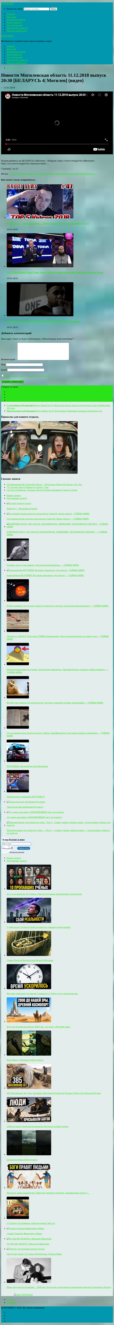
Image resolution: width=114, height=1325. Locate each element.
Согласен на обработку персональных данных (27, 375)
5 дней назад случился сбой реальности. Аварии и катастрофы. (39, 927)
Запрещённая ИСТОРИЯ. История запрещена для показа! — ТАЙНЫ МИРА (45, 575)
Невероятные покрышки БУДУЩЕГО (26, 796)
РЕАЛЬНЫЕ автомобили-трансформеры (27, 766)
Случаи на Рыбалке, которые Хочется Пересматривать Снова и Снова (42, 490)
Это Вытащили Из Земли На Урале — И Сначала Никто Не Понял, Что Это (44, 484)
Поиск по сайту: (15, 9)
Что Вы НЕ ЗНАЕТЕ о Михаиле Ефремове (28, 1244)
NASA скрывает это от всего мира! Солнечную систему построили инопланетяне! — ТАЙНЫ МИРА (58, 606)
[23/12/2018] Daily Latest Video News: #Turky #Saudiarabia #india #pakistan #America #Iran (55, 272)
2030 (22, 174)
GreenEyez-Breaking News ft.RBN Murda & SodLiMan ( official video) (43, 321)
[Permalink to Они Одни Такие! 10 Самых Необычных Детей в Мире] (26, 1249)
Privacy (10, 1299)
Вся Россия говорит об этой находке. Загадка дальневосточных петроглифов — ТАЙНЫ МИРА (55, 702)
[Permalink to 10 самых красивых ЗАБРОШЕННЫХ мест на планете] (35, 812)
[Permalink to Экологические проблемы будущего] (26, 802)
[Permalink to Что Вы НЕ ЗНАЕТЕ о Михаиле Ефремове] (29, 1238)
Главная (11, 14)
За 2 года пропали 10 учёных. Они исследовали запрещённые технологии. (44, 894)
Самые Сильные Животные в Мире (24, 1233)
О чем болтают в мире (14, 839)
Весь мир (11, 17)
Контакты (11, 1302)
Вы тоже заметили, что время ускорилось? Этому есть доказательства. (42, 993)
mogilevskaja (32, 174)
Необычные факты (16, 19)
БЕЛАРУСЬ (51, 174)
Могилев (71, 174)
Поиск (53, 9)
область (91, 174)
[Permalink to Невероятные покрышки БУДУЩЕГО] (18, 791)
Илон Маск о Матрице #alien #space (25, 1060)
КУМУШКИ (7, 3)
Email (4, 370)
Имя (3, 364)
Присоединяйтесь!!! (17, 30)
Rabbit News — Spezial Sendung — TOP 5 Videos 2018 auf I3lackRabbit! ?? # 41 (48, 223)
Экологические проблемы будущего (25, 807)
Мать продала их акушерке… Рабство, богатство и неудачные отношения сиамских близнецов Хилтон (59, 1287)
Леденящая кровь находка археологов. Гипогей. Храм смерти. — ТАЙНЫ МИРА (48, 519)
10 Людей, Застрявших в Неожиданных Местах (31, 1223)
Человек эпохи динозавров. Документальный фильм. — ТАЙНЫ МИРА (43, 565)
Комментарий (9, 359)
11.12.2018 (14, 174)
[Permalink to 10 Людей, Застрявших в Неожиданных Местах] (18, 1218)
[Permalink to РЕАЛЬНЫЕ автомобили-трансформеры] (18, 761)
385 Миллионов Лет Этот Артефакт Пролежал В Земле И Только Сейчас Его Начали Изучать (54, 1093)
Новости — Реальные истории (22, 508)
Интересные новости (17, 28)
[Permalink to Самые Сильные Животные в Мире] (25, 1228)
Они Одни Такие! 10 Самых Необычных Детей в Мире (34, 1254)
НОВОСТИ (81, 174)
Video (42, 174)
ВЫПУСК (62, 174)
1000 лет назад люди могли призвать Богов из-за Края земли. (38, 1126)
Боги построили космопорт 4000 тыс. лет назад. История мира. (38, 1026)
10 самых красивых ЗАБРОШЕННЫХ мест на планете (34, 817)
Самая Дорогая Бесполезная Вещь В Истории (30, 960)
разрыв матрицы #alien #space (22, 1159)
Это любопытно (15, 25)
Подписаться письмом (17, 852)
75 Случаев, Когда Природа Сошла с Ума (28, 487)
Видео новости (14, 22)
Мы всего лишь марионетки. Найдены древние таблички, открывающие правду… (48, 1193)
